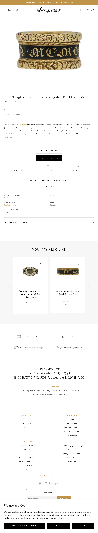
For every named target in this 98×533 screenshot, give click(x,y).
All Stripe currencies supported (50, 395)
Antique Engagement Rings (72, 446)
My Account (72, 423)
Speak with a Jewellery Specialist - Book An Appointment (49, 2)
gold (46, 125)
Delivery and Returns (72, 431)
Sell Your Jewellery (72, 427)
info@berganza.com (50, 387)
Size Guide (8, 205)
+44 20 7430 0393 (58, 374)
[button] (47, 185)
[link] (30, 274)
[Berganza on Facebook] (40, 483)
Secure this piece (49, 158)
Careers (26, 427)
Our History (26, 419)
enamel (17, 125)
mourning (23, 125)
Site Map (26, 469)
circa (89, 134)
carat (17, 134)
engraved (7, 131)
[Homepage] (49, 10)
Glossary (26, 450)
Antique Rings (71, 450)
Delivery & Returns (16, 222)
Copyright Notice (26, 457)
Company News (26, 423)
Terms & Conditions (26, 461)
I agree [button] (83, 526)
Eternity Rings (72, 457)
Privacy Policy (26, 465)
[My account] (83, 10)
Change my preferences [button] (24, 526)
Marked (11, 134)
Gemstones (72, 461)
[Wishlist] (92, 10)
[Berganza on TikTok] (57, 483)
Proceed (63, 498)
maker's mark (51, 134)
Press (26, 431)
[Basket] (88, 10)
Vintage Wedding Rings (72, 453)
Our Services (72, 435)
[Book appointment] (79, 10)
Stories (26, 453)
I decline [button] (58, 526)
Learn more (9, 138)
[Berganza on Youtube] (51, 483)
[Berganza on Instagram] (45, 483)
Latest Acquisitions (26, 446)
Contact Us (72, 419)
